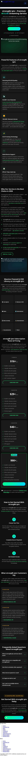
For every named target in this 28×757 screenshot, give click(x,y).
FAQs (4, 725)
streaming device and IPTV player (10, 160)
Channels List (6, 727)
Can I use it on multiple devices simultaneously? (10, 684)
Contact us (5, 731)
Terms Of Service (7, 733)
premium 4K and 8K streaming (18, 561)
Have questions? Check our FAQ (19, 349)
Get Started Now (14, 28)
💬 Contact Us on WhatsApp (14, 717)
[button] (14, 738)
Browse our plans (5, 511)
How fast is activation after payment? (12, 667)
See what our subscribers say (15, 203)
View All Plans (7, 254)
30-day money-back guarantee (11, 247)
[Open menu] (25, 3)
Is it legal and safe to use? (9, 678)
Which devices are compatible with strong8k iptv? (11, 661)
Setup (4, 729)
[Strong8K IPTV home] (9, 3)
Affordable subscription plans (10, 233)
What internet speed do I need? (10, 672)
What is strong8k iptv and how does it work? (12, 654)
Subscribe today (6, 290)
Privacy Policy (6, 735)
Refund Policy (6, 736)
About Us (5, 732)
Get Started (14, 484)
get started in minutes (18, 230)
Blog (4, 728)
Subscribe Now (14, 382)
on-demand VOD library (18, 121)
